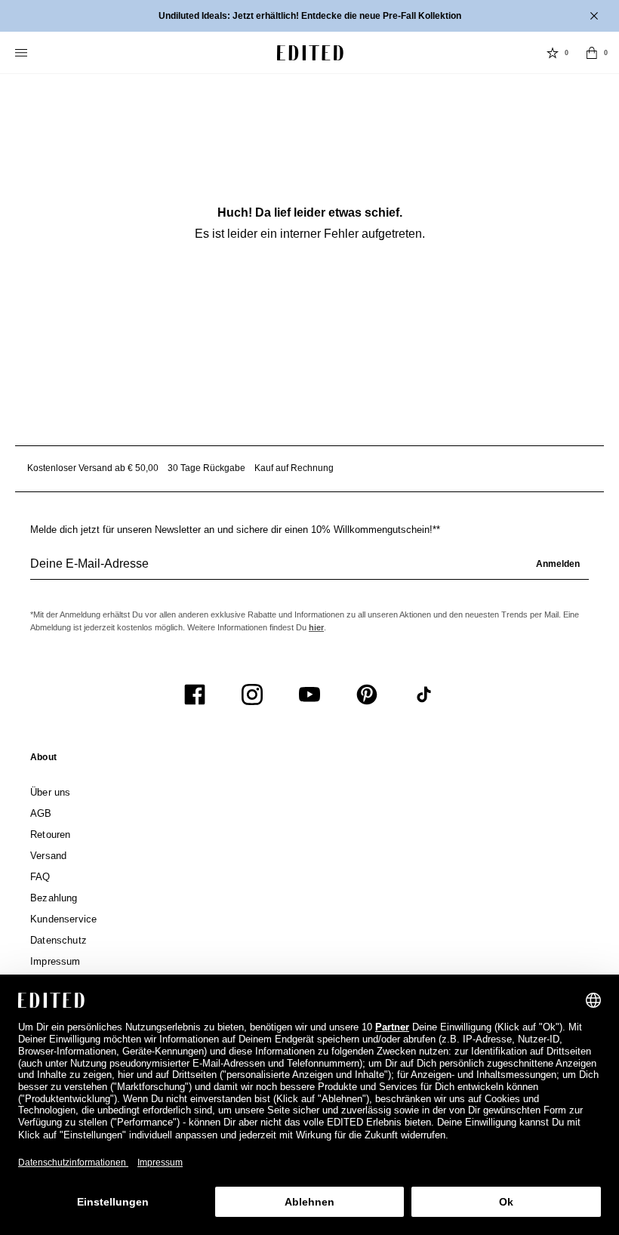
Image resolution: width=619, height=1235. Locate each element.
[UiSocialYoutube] (309, 694)
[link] (43, 760)
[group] (309, 570)
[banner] (309, 16)
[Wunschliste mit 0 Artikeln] (552, 53)
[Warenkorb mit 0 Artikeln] (592, 53)
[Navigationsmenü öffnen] (22, 53)
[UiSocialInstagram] (252, 694)
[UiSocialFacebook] (194, 694)
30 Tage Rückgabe (206, 468)
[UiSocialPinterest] (366, 694)
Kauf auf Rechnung (294, 468)
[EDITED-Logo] (310, 52)
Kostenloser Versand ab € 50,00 (93, 468)
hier (316, 627)
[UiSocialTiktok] (424, 694)
